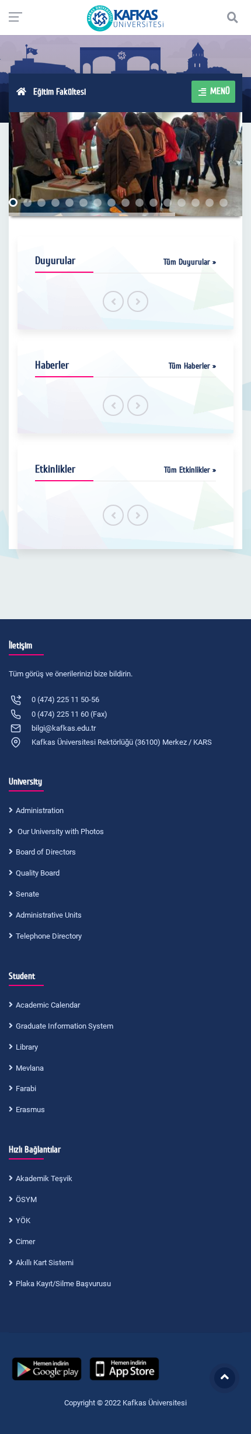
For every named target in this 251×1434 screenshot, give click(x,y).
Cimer (25, 1241)
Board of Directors (46, 852)
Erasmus (30, 1109)
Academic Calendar (48, 1005)
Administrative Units (49, 915)
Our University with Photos (60, 831)
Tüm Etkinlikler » (190, 470)
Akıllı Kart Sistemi (45, 1262)
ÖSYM (26, 1199)
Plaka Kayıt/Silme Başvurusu (63, 1283)
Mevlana (30, 1068)
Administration (40, 810)
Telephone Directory (49, 936)
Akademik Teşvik (44, 1178)
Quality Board (38, 873)
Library (27, 1047)
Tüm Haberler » (192, 366)
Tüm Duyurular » (189, 262)
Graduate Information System (64, 1026)
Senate (27, 894)
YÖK (23, 1220)
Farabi (26, 1088)
